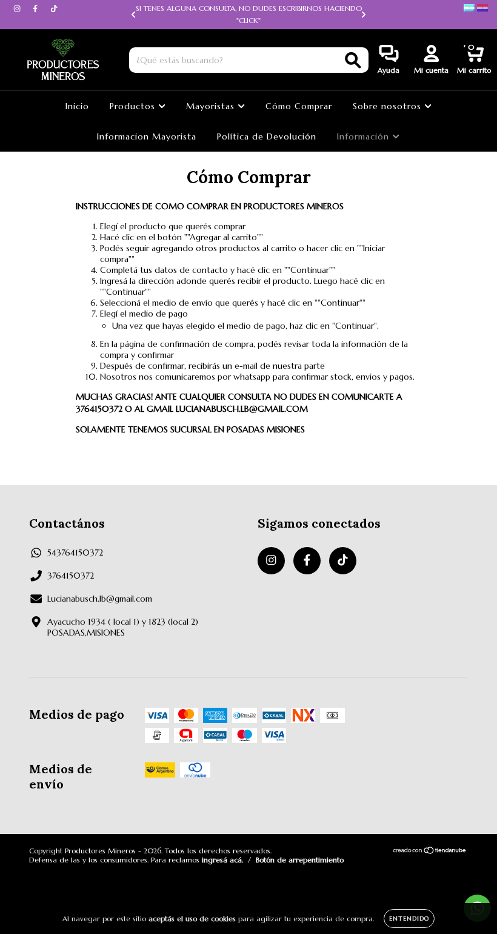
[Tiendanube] (430, 851)
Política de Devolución (266, 136)
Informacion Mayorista (146, 136)
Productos (134, 106)
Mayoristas (212, 106)
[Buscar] (353, 60)
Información (364, 136)
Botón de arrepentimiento (300, 859)
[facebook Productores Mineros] (36, 8)
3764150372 (70, 575)
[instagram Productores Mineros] (18, 8)
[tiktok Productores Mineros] (54, 8)
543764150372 (75, 552)
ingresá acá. (222, 859)
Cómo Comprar (298, 106)
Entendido (409, 918)
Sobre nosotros (388, 106)
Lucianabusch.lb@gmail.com (99, 598)
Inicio (77, 106)
